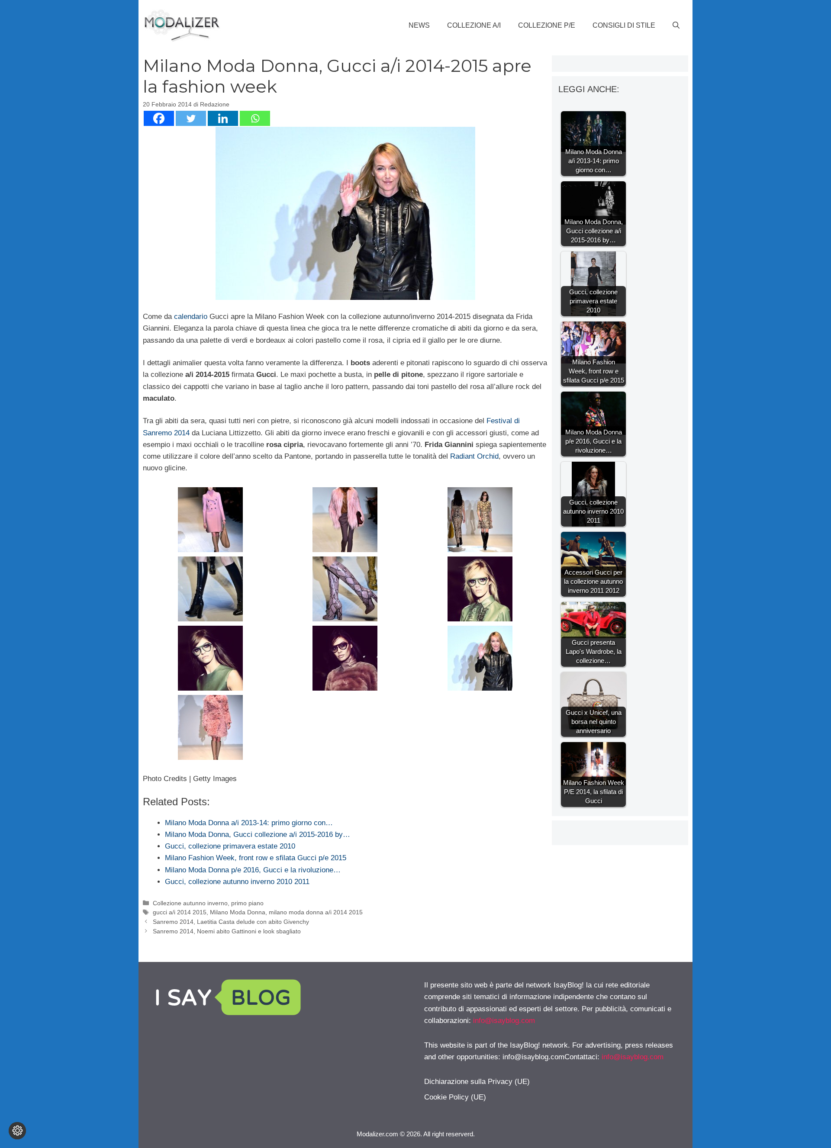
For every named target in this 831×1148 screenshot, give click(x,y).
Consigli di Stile (624, 25)
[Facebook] (159, 118)
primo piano (247, 903)
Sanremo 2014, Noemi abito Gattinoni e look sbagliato (227, 931)
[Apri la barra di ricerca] (676, 25)
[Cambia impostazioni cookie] (17, 1130)
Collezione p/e (546, 25)
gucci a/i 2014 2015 (179, 912)
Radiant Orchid (474, 456)
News (419, 25)
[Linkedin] (223, 118)
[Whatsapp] (255, 118)
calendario (190, 316)
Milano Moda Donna (237, 912)
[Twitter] (191, 118)
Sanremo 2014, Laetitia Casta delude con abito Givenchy (231, 921)
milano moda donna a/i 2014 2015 (316, 912)
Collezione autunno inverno (190, 903)
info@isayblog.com (504, 1020)
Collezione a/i (474, 25)
